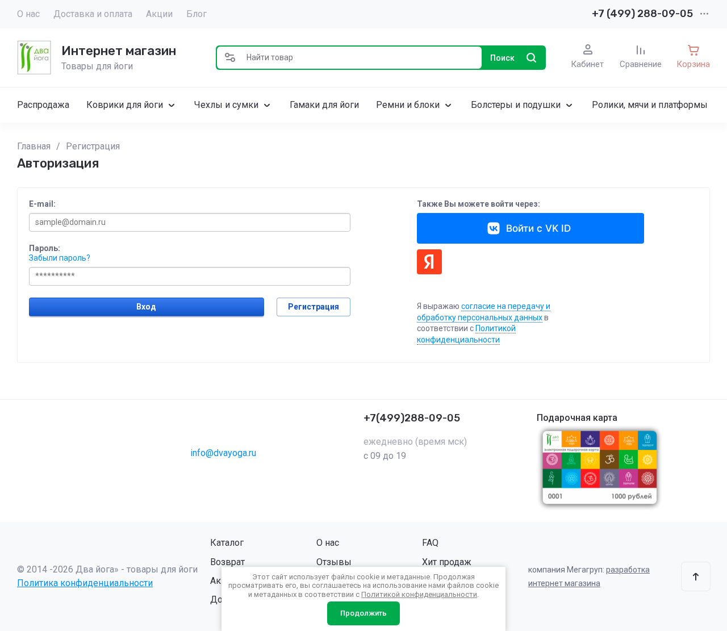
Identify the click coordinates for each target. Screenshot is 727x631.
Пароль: (44, 248)
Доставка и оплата (92, 14)
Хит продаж (446, 562)
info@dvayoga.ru (223, 453)
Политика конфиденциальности (85, 583)
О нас (28, 14)
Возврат (227, 562)
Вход (146, 306)
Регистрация (93, 146)
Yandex (429, 261)
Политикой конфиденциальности (419, 594)
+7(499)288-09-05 (412, 418)
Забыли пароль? (59, 257)
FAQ (430, 542)
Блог (196, 14)
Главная (34, 146)
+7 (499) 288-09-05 (642, 13)
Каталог (227, 542)
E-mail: (42, 203)
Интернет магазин (118, 50)
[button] (230, 57)
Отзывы (334, 562)
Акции (159, 14)
